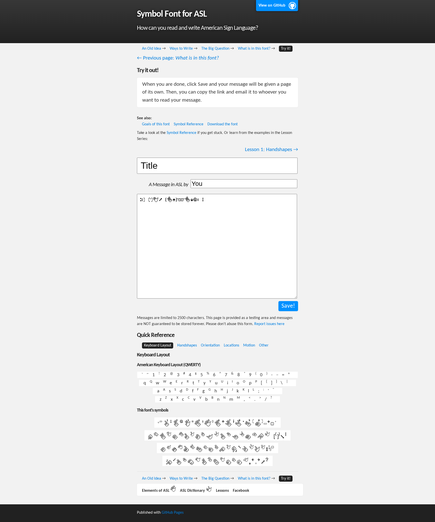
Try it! (286, 49)
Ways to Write (181, 49)
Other (264, 345)
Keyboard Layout (157, 345)
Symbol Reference (188, 124)
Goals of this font (156, 124)
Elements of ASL (159, 491)
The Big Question (215, 49)
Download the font (222, 124)
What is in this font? (254, 49)
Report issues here (269, 324)
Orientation (210, 345)
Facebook (241, 491)
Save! (288, 306)
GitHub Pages (173, 513)
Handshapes (187, 345)
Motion (249, 345)
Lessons (222, 491)
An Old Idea (151, 49)
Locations (231, 345)
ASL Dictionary (196, 491)
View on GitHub (272, 6)
